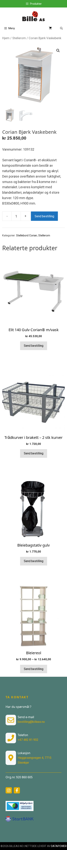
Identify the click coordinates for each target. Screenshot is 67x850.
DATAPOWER (59, 846)
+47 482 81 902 (28, 740)
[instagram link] (9, 790)
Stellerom (19, 38)
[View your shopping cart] (50, 28)
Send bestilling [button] (33, 453)
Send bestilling (44, 216)
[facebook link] (17, 790)
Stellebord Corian (26, 235)
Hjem (5, 38)
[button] (58, 50)
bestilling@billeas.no (31, 722)
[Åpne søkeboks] (61, 28)
